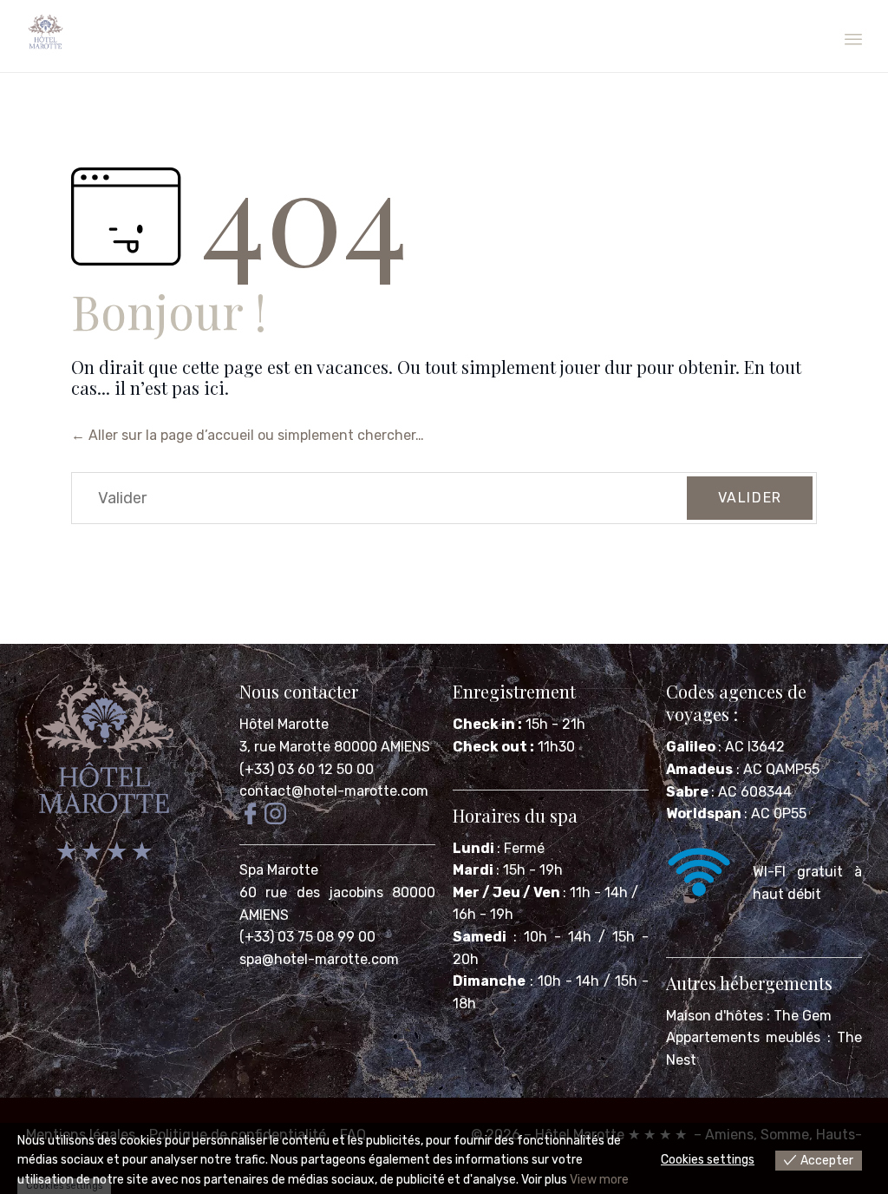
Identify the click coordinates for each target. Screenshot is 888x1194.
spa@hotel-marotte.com (319, 959)
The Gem (803, 1015)
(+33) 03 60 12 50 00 (306, 769)
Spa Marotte (280, 870)
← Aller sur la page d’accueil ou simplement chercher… (247, 435)
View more (599, 1179)
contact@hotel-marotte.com (333, 791)
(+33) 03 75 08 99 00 (309, 936)
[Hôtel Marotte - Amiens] (45, 32)
